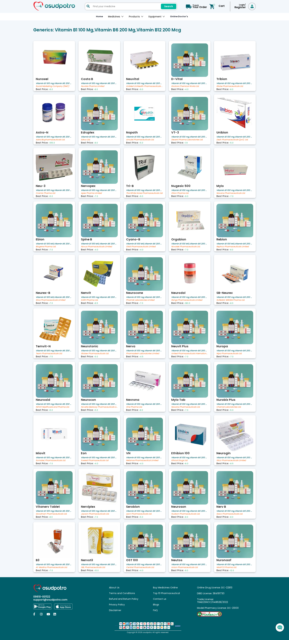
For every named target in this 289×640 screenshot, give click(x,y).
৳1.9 (186, 142)
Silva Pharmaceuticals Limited (50, 300)
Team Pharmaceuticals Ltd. (49, 353)
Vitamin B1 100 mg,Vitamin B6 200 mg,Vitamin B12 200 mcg (54, 83)
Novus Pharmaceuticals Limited (96, 246)
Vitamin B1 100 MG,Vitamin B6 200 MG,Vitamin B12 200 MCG (54, 243)
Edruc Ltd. (85, 139)
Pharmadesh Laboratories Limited (142, 353)
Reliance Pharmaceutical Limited (142, 460)
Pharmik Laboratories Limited (140, 300)
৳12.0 (231, 570)
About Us (114, 587)
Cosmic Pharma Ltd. (46, 193)
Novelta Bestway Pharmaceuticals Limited (99, 407)
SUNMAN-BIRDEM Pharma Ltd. (230, 300)
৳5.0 (141, 142)
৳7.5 (51, 356)
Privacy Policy (117, 604)
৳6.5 (96, 303)
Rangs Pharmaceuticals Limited (186, 300)
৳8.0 (96, 89)
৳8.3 (231, 249)
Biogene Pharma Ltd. (46, 246)
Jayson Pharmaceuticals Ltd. (95, 514)
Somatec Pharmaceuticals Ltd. (51, 460)
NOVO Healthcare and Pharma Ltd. (52, 407)
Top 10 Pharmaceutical (166, 593)
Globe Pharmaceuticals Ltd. (229, 86)
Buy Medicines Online (165, 587)
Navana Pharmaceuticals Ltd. (230, 193)
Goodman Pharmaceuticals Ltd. (51, 514)
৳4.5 (141, 356)
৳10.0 (96, 570)
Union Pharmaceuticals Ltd (184, 567)
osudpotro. (148, 632)
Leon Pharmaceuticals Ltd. (139, 514)
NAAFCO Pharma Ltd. (226, 567)
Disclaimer (115, 610)
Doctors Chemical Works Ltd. (185, 86)
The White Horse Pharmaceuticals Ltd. (144, 193)
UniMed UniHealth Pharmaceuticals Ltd (144, 86)
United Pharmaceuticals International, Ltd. (189, 353)
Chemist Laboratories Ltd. (228, 407)
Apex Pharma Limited (91, 193)
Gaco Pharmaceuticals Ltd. (229, 514)
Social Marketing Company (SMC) (52, 86)
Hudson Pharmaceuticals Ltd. (185, 514)
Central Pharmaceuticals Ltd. (140, 567)
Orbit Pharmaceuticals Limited (141, 246)
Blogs (156, 604)
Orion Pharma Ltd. (180, 193)
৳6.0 (51, 89)
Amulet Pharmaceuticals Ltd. (140, 139)
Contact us (159, 599)
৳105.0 (52, 142)
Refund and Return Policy (123, 599)
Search (168, 6)
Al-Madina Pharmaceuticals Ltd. (51, 567)
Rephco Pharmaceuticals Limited (232, 246)
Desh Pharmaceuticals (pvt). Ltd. (232, 139)
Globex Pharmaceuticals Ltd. (95, 353)
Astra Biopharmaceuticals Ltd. (50, 139)
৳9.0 (141, 89)
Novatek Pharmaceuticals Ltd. (185, 246)
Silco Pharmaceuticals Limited (231, 460)
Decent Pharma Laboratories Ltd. (187, 139)
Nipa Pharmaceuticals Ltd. (229, 353)
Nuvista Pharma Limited (92, 86)
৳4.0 (186, 89)
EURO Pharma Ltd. (89, 300)
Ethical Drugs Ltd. (179, 460)
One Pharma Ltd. (134, 407)
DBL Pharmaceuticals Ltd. (93, 567)
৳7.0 (96, 196)
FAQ (155, 610)
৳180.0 (187, 303)
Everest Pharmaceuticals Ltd (94, 460)
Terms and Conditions (122, 593)
